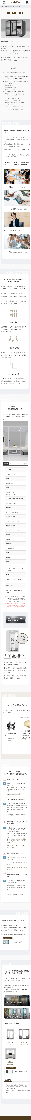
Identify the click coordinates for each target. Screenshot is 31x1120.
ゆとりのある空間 (12, 89)
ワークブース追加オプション (13, 98)
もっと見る (15, 109)
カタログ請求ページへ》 (14, 794)
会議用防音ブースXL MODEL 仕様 (14, 92)
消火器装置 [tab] (25, 464)
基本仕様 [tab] (6, 463)
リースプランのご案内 (16, 942)
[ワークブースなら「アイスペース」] (15, 2)
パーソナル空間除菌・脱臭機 (15, 106)
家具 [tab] (19, 463)
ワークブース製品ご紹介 (20, 1071)
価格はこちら (10, 492)
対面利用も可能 (12, 87)
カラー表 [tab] (12, 463)
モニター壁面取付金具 (14, 100)
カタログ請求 (14, 787)
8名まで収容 (11, 85)
